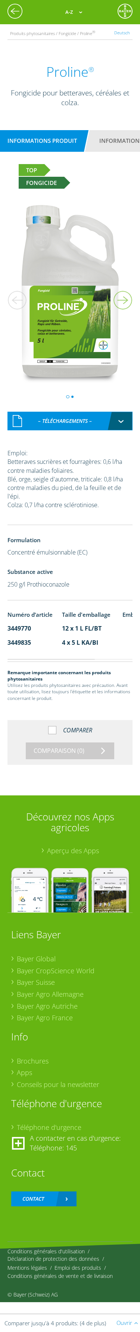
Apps (24, 1072)
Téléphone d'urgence (49, 1127)
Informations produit (42, 140)
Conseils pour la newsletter (58, 1084)
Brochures (33, 1060)
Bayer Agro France (45, 1017)
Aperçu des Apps (73, 850)
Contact (33, 1198)
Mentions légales (27, 1267)
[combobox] (70, 421)
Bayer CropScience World (55, 970)
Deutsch (122, 32)
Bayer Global (36, 958)
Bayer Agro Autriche (47, 1006)
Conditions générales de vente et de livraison (60, 1275)
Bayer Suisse (36, 982)
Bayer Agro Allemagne (50, 994)
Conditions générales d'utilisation (46, 1251)
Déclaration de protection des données (53, 1258)
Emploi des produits (78, 1267)
